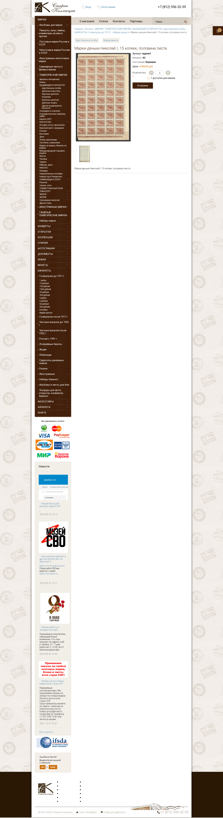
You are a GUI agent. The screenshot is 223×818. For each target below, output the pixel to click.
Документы (89, 789)
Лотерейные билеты (50, 344)
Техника (43, 159)
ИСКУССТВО (45, 122)
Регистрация (108, 7)
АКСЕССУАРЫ (46, 401)
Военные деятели (50, 100)
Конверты (88, 782)
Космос (43, 131)
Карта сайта (89, 801)
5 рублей (44, 301)
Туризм (43, 162)
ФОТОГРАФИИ (46, 248)
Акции (42, 349)
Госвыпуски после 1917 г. (53, 316)
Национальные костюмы (51, 174)
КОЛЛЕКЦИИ (45, 237)
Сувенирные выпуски (50, 200)
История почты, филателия (52, 125)
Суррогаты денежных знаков (51, 362)
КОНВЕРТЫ (44, 226)
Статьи (103, 21)
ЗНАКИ (42, 259)
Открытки (65, 786)
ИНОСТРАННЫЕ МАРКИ (52, 207)
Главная (78, 29)
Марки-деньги (46, 313)
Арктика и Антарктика (49, 79)
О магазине (87, 21)
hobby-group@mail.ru (115, 812)
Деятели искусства (51, 91)
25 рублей (44, 292)
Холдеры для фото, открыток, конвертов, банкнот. (51, 393)
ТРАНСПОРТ (45, 191)
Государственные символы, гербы (52, 115)
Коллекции (89, 797)
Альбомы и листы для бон (54, 384)
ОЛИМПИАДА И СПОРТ (50, 179)
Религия (43, 182)
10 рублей (44, 283)
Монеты (87, 793)
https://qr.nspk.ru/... (49, 573)
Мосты (43, 156)
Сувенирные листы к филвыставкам (51, 68)
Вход (88, 7)
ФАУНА (43, 194)
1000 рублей (45, 289)
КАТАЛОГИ (44, 407)
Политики (46, 97)
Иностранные (47, 374)
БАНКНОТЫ (44, 270)
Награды (44, 171)
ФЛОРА (43, 197)
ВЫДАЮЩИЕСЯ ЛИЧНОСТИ (52, 85)
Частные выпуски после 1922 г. (52, 332)
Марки (63, 782)
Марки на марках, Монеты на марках (52, 146)
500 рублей (45, 307)
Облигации (45, 354)
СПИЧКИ (43, 242)
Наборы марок (47, 220)
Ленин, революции (48, 140)
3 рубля (43, 298)
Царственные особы (51, 88)
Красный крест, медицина (52, 128)
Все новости (46, 732)
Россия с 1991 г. (48, 338)
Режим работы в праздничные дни (49, 628)
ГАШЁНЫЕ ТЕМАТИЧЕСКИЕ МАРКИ (53, 214)
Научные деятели (50, 94)
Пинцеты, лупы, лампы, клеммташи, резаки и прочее (52, 33)
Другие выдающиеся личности (52, 107)
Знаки (63, 793)
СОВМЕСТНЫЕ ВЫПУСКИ (51, 188)
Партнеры (136, 21)
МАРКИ (42, 19)
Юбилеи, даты (46, 165)
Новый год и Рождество (51, 176)
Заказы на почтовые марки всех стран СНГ (52, 682)
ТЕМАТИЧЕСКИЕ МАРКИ (53, 74)
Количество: (139, 74)
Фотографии (89, 786)
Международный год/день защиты (52, 152)
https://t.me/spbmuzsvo (52, 565)
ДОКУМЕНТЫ (45, 254)
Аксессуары (66, 789)
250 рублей (45, 295)
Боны (63, 797)
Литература (66, 801)
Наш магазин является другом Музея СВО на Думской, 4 (53, 559)
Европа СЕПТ (46, 119)
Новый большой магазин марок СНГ (50, 505)
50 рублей (44, 304)
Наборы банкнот (48, 379)
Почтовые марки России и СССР (54, 43)
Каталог (89, 29)
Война (42, 82)
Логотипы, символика (50, 143)
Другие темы (45, 203)
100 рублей (45, 286)
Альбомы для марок (51, 25)
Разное (43, 368)
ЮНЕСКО (44, 168)
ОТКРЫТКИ (44, 231)
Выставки (44, 134)
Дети (42, 137)
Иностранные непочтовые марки (54, 60)
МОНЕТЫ (43, 265)
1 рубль (43, 280)
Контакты (119, 21)
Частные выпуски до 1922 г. (54, 323)
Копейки (44, 310)
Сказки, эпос (46, 185)
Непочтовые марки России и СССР (54, 51)
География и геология (50, 111)
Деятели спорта (49, 103)
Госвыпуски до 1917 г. (52, 276)
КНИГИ (42, 412)
